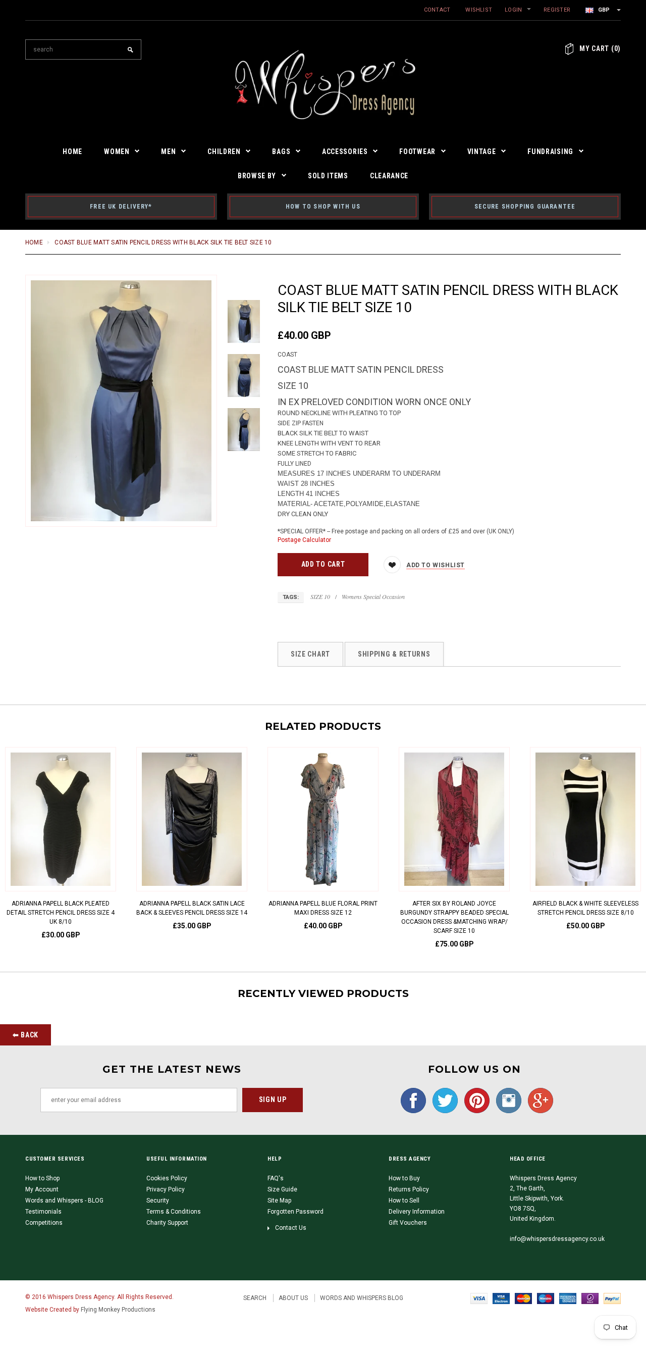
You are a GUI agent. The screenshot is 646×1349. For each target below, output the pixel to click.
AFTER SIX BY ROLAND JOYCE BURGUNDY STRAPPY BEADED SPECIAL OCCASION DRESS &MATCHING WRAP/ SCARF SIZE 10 (454, 917)
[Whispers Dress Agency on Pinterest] (474, 1100)
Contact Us (290, 1227)
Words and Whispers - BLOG (64, 1200)
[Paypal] (612, 1298)
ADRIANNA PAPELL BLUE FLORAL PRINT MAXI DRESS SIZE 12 (323, 908)
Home (34, 242)
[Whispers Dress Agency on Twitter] (442, 1100)
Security (157, 1200)
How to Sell (404, 1200)
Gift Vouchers (408, 1222)
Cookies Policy (166, 1178)
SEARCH (254, 1298)
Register (557, 10)
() (600, 48)
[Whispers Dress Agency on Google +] (538, 1100)
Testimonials (43, 1211)
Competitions (44, 1222)
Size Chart (310, 654)
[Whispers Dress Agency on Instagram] (506, 1100)
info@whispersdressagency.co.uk (557, 1238)
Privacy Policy (165, 1189)
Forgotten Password (295, 1211)
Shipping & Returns (394, 654)
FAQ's (275, 1178)
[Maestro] (545, 1298)
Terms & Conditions (173, 1211)
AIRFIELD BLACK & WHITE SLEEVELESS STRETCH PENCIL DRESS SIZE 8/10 (585, 908)
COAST (287, 354)
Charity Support (167, 1222)
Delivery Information (417, 1211)
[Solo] (590, 1298)
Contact (437, 10)
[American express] (567, 1298)
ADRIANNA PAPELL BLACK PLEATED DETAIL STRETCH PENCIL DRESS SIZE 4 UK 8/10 (61, 912)
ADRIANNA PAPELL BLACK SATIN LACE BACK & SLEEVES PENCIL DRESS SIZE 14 (191, 908)
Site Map (279, 1200)
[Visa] (479, 1298)
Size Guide (282, 1189)
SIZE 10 (320, 596)
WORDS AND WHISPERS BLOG (361, 1298)
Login (513, 10)
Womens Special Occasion (373, 596)
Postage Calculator (304, 539)
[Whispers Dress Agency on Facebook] (411, 1100)
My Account (42, 1189)
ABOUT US (293, 1298)
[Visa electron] (501, 1298)
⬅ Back (25, 1035)
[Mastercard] (523, 1298)
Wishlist (478, 10)
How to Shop (42, 1178)
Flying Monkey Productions (118, 1309)
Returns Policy (409, 1189)
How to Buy (404, 1178)
